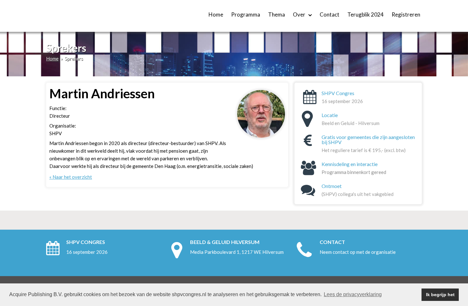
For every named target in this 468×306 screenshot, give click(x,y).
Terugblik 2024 (365, 14)
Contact (329, 14)
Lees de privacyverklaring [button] (353, 294)
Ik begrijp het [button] (440, 294)
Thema (276, 14)
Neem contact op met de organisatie (358, 252)
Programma (245, 14)
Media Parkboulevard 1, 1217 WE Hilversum (237, 252)
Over (299, 14)
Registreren (406, 14)
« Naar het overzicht (70, 177)
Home (216, 14)
